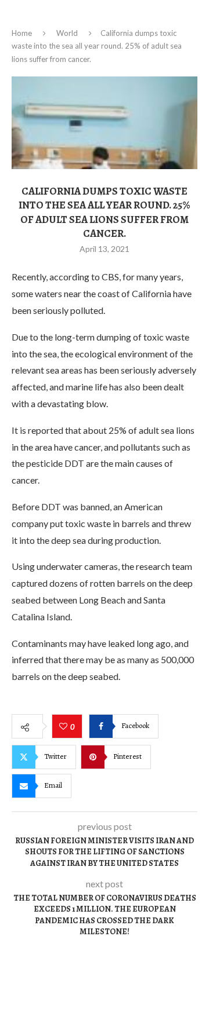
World (67, 33)
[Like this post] (64, 727)
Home (22, 33)
